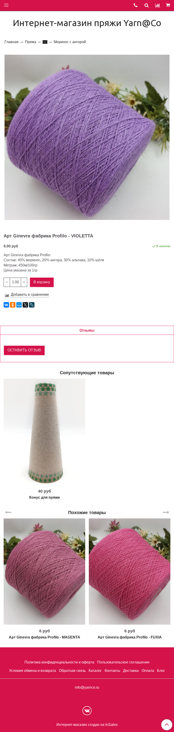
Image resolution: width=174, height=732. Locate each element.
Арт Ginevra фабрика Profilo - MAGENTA (44, 637)
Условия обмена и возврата (32, 671)
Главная (12, 42)
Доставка (131, 671)
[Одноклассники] (12, 305)
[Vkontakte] (87, 710)
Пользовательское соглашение (123, 662)
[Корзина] (168, 5)
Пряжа (30, 42)
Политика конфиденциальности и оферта (59, 662)
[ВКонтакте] (6, 305)
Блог (161, 671)
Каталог (95, 671)
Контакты (112, 671)
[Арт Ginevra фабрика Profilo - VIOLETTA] (87, 137)
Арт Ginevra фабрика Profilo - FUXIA (130, 637)
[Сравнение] (157, 5)
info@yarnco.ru (87, 687)
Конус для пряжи (44, 497)
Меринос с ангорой (70, 42)
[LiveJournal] (31, 305)
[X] (25, 305)
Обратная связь (72, 671)
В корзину (44, 483)
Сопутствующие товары (87, 372)
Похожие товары (87, 512)
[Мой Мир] (19, 305)
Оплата (148, 671)
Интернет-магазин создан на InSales (87, 725)
